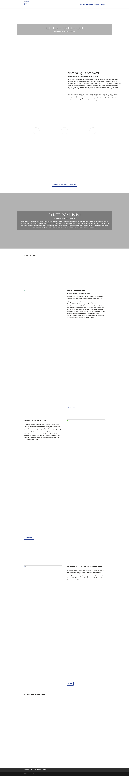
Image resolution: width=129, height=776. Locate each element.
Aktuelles (97, 4)
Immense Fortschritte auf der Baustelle (36, 746)
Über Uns (82, 4)
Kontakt (103, 4)
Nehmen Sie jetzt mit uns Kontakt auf (64, 185)
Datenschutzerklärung (36, 769)
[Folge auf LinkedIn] (54, 169)
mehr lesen (28, 719)
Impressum (26, 769)
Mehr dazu (71, 408)
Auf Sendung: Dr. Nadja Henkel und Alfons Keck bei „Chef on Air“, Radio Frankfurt (47, 728)
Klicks (70, 684)
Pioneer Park (89, 4)
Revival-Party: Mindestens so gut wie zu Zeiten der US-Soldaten (42, 711)
